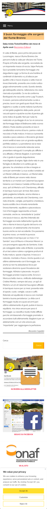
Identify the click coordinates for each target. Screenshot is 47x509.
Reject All (23, 504)
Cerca (5, 340)
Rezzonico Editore (22, 47)
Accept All (23, 491)
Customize (23, 497)
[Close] (45, 469)
